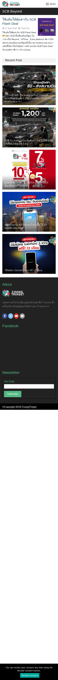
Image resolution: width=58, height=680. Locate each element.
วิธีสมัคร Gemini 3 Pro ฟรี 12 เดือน (23, 270)
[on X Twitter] (10, 316)
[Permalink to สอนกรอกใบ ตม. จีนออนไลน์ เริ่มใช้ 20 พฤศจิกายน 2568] (29, 211)
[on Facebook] (4, 316)
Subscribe (12, 394)
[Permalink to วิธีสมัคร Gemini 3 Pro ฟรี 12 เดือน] (29, 253)
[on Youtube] (16, 316)
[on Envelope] (22, 316)
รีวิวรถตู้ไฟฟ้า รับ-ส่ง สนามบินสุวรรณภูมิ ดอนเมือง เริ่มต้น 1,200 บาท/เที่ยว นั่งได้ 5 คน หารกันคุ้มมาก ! (29, 98)
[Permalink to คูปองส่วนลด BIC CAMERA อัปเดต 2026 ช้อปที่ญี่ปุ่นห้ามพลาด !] (29, 169)
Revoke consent (30, 675)
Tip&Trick (25, 28)
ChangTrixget (29, 407)
